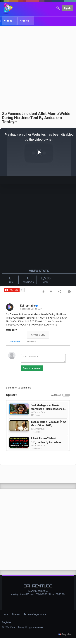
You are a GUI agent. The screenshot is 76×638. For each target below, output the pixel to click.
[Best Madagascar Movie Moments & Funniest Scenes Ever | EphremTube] (19, 409)
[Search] (58, 8)
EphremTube (39, 412)
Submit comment (32, 368)
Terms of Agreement (35, 614)
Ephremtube (27, 305)
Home (5, 614)
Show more (38, 334)
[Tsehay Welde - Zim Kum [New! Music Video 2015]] (19, 425)
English (65, 634)
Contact (16, 614)
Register (6, 622)
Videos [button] (8, 20)
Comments (14, 342)
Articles (25, 20)
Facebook (31, 342)
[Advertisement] (38, 66)
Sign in (67, 8)
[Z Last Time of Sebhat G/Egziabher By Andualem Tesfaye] (19, 442)
